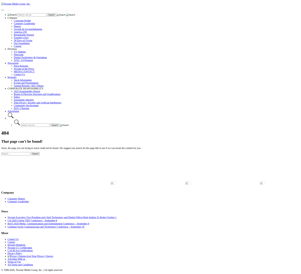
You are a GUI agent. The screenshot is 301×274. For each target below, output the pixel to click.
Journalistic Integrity (24, 100)
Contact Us (19, 74)
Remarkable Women (24, 34)
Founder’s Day (21, 37)
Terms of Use (14, 261)
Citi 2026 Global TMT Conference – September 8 (32, 220)
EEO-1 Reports (21, 108)
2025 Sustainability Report (27, 91)
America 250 (20, 32)
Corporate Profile (22, 20)
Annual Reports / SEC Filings (28, 85)
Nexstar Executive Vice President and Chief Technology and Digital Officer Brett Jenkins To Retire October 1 (62, 217)
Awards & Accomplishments (28, 29)
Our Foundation (22, 43)
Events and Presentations (26, 83)
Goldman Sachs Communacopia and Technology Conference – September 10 (46, 226)
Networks (19, 54)
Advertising (13, 111)
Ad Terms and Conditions (20, 264)
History (17, 26)
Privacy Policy (15, 253)
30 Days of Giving (23, 40)
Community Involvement (26, 105)
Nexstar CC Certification (20, 247)
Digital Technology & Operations (30, 57)
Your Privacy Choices (42, 256)
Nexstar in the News (24, 68)
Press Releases (21, 66)
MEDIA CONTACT (24, 71)
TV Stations (20, 51)
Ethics (17, 97)
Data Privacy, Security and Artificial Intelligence (37, 102)
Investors (12, 77)
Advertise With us (16, 259)
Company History (16, 198)
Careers (17, 46)
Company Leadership (24, 23)
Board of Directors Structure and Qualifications (37, 94)
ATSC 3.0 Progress (23, 60)
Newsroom (13, 63)
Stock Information (23, 80)
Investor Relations (16, 245)
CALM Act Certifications (20, 250)
